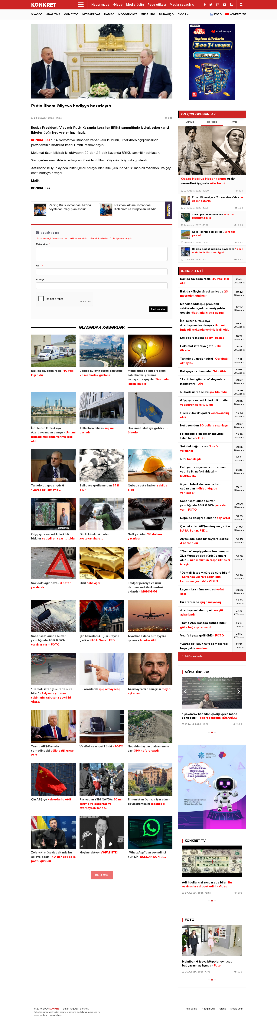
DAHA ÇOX (102, 875)
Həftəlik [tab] (212, 122)
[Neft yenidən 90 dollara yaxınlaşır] (150, 514)
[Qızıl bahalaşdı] (102, 563)
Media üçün (135, 4)
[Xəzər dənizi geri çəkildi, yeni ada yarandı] (185, 234)
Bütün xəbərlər (194, 656)
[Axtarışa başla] (241, 4)
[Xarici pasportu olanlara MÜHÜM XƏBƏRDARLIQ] (185, 217)
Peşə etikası (157, 4)
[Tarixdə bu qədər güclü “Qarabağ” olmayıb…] (53, 465)
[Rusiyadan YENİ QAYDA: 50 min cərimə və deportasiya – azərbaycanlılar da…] (102, 779)
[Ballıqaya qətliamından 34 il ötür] (102, 465)
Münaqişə (166, 14)
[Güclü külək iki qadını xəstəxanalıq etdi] (102, 514)
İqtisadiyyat (91, 14)
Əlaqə (117, 4)
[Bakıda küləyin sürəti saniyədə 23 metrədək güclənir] (102, 351)
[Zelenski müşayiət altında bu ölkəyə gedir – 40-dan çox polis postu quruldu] (53, 832)
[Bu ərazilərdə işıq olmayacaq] (102, 669)
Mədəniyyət (127, 14)
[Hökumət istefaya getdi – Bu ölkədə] (150, 408)
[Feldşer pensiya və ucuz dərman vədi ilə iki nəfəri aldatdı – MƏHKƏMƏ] (150, 563)
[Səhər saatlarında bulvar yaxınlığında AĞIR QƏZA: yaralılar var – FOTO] (53, 616)
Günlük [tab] (189, 122)
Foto (218, 14)
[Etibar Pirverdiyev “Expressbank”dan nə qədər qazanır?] (185, 200)
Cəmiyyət (71, 14)
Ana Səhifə (191, 1009)
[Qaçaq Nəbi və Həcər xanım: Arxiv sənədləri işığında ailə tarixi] (212, 150)
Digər (182, 14)
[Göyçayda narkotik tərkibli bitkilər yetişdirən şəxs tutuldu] (53, 514)
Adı (38, 265)
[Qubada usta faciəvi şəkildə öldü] (150, 465)
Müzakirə (42, 244)
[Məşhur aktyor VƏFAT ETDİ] (102, 832)
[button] (237, 691)
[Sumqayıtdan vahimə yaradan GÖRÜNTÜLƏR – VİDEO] (212, 861)
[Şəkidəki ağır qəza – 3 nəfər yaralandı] (53, 563)
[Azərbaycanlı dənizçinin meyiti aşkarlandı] (150, 669)
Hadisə (109, 14)
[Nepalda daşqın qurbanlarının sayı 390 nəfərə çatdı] (150, 726)
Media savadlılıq (182, 4)
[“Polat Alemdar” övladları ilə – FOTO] (212, 940)
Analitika (53, 14)
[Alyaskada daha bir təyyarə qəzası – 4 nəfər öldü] (150, 616)
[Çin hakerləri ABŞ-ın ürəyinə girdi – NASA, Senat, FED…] (102, 616)
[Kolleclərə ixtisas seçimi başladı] (102, 408)
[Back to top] (266, 1017)
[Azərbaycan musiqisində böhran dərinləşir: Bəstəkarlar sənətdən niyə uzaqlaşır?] (212, 693)
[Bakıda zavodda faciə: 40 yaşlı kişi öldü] (53, 351)
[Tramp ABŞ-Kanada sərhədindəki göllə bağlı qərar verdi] (53, 726)
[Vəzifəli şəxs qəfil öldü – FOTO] (102, 726)
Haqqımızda (100, 4)
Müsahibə (148, 14)
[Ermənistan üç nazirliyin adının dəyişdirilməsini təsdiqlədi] (150, 779)
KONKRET (55, 1009)
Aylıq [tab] (234, 122)
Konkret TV (238, 14)
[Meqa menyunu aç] (80, 4)
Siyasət (37, 14)
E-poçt (40, 279)
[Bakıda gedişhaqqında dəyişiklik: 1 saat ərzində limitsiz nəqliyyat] (185, 251)
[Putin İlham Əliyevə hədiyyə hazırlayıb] (101, 61)
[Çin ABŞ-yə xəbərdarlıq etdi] (53, 779)
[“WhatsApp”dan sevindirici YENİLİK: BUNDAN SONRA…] (150, 832)
